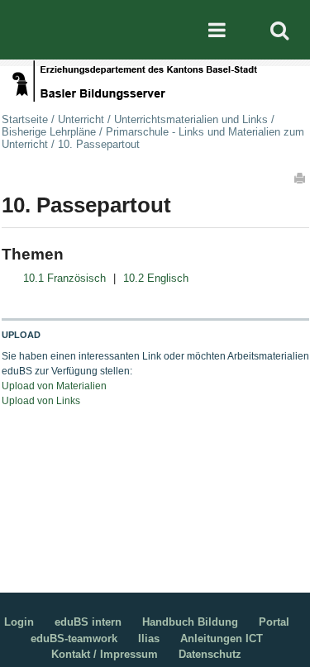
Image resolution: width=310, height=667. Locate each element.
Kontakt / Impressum (104, 654)
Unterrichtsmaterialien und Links (191, 119)
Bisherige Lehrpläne (49, 132)
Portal (274, 622)
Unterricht (81, 119)
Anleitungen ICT (221, 638)
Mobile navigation (216, 30)
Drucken (301, 177)
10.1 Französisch (64, 278)
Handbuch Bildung (190, 622)
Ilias (149, 638)
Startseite (25, 119)
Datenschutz (210, 654)
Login (19, 622)
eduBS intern (88, 622)
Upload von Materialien (54, 386)
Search (279, 30)
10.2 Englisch (155, 278)
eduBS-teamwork (74, 638)
